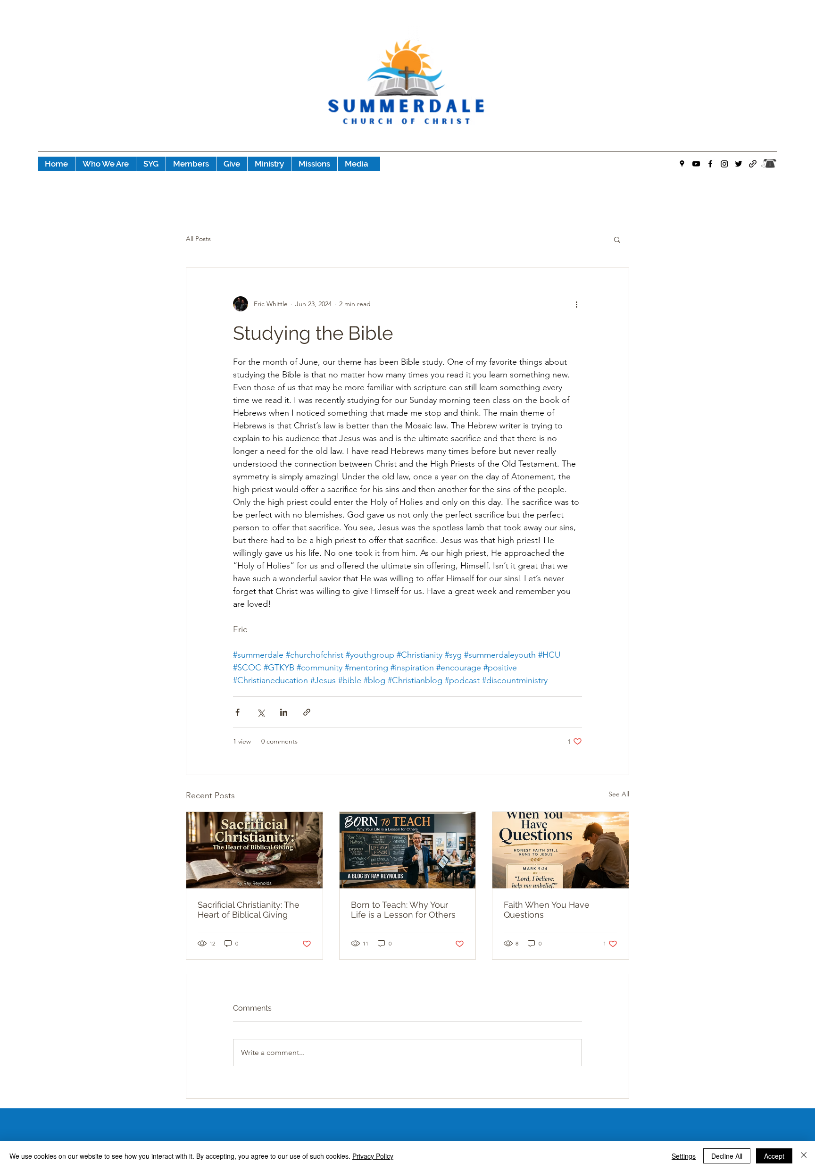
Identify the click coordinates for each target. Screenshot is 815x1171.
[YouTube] (696, 163)
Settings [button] (684, 1156)
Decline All (726, 1156)
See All (618, 794)
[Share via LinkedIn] (283, 712)
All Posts (198, 238)
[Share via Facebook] (237, 712)
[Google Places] (682, 163)
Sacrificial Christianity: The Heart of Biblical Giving (248, 910)
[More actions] (576, 303)
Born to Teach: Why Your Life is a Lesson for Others (403, 910)
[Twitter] (738, 163)
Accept (774, 1156)
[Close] (803, 1155)
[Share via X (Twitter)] (260, 712)
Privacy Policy (372, 1156)
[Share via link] (306, 712)
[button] (617, 239)
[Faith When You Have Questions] (560, 850)
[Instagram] (724, 163)
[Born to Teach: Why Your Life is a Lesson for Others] (408, 850)
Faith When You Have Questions (547, 910)
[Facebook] (710, 163)
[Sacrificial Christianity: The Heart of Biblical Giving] (254, 850)
